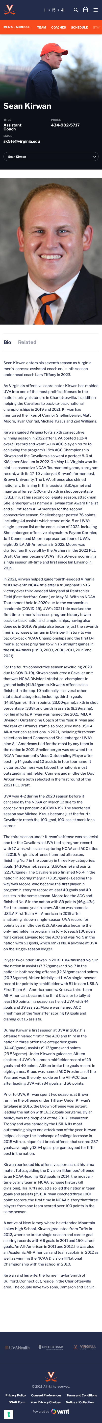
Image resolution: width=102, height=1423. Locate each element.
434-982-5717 (65, 125)
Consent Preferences (46, 1395)
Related (27, 342)
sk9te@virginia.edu (21, 141)
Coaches (58, 27)
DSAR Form (17, 1402)
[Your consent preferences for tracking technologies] (8, 1414)
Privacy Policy (15, 1395)
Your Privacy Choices (45, 1402)
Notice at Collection (80, 1402)
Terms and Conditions (82, 1395)
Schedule (79, 27)
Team (41, 27)
